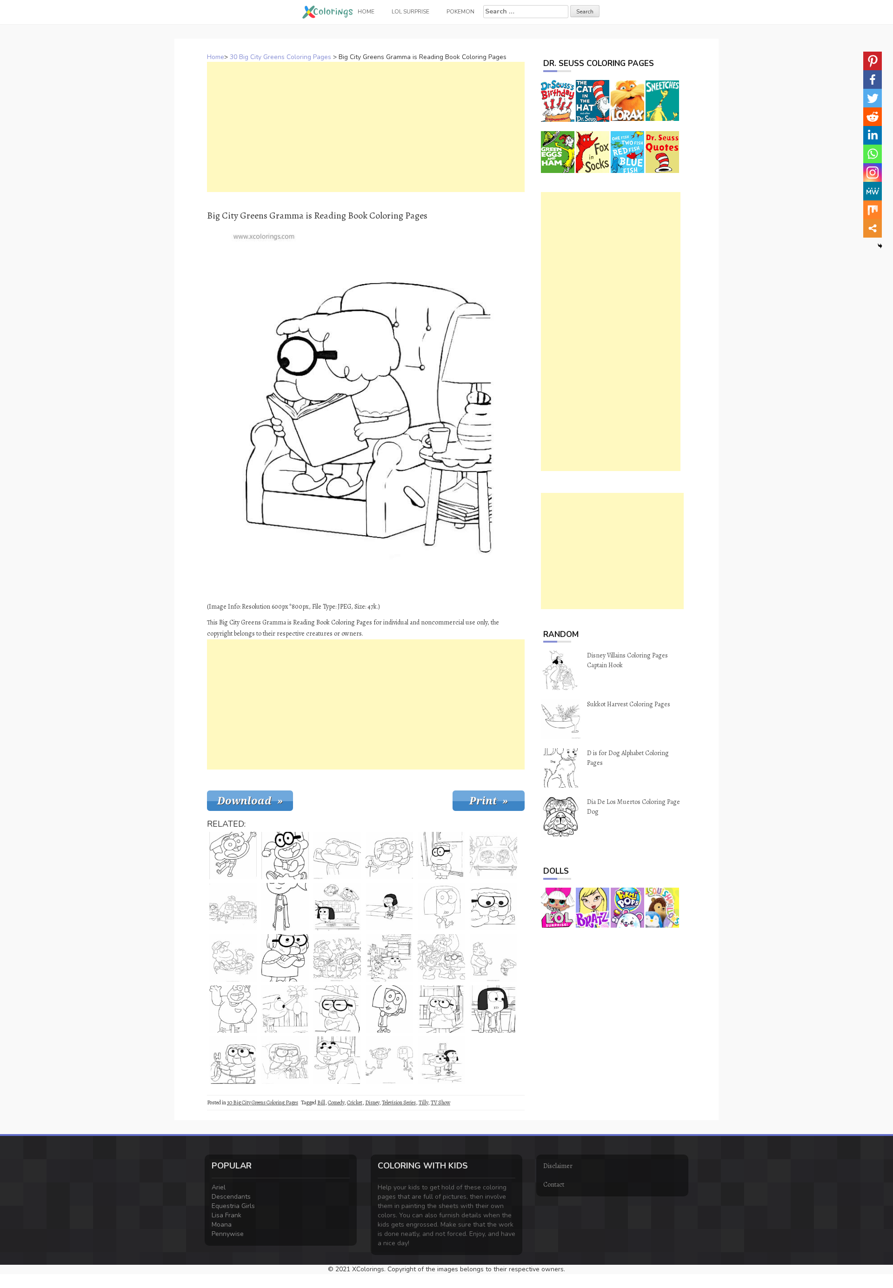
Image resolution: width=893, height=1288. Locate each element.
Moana (222, 1224)
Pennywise (228, 1233)
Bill (321, 1102)
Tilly (423, 1102)
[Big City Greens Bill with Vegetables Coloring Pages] (233, 957)
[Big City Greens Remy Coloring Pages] (441, 855)
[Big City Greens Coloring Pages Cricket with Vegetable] (389, 957)
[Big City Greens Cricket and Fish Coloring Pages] (337, 906)
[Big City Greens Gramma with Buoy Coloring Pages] (233, 1060)
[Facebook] (872, 79)
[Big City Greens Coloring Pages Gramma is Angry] (389, 855)
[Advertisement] (366, 127)
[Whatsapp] (872, 154)
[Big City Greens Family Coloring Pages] (441, 957)
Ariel (219, 1187)
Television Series (399, 1102)
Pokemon (460, 11)
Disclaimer (558, 1166)
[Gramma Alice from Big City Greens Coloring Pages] (285, 957)
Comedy (336, 1102)
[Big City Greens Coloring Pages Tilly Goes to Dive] (441, 1060)
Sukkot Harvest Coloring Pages (628, 704)
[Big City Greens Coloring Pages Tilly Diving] (389, 906)
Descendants (231, 1196)
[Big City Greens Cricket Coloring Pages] (337, 855)
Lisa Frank (226, 1215)
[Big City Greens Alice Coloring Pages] (493, 906)
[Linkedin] (872, 135)
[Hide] (880, 246)
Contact (553, 1184)
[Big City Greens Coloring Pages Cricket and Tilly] (389, 1060)
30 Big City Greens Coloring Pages (280, 57)
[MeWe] (872, 191)
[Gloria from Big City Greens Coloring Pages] (285, 906)
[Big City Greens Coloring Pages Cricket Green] (337, 1060)
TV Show (440, 1102)
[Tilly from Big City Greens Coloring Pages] (493, 1009)
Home (215, 57)
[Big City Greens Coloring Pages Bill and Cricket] (493, 957)
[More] (872, 228)
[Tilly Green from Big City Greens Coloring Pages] (389, 1009)
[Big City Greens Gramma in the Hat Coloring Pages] (337, 1009)
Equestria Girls (233, 1206)
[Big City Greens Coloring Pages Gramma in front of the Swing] (441, 1009)
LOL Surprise (410, 11)
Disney (372, 1102)
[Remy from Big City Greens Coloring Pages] (285, 855)
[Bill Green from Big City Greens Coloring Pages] (233, 1009)
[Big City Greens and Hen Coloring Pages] (337, 957)
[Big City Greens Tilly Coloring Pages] (441, 906)
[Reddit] (872, 116)
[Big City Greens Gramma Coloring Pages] (285, 1060)
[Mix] (872, 209)
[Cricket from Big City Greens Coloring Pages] (233, 855)
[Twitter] (872, 98)
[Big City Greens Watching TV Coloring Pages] (233, 906)
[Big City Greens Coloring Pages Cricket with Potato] (285, 1009)
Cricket (354, 1102)
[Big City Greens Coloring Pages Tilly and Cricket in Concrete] (493, 855)
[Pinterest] (872, 61)
